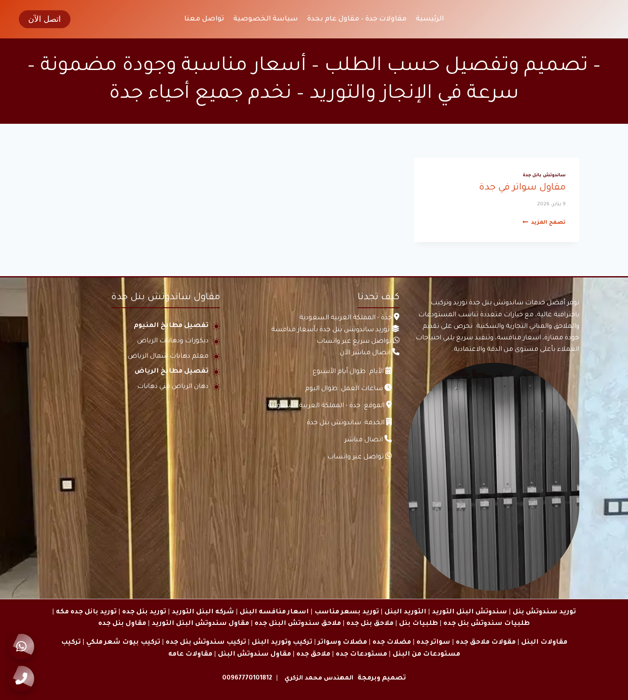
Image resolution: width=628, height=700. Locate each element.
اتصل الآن (44, 19)
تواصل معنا (204, 19)
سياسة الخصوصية (265, 19)
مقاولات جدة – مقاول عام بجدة (357, 19)
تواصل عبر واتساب (355, 457)
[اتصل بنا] (21, 678)
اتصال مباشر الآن (365, 353)
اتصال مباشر (363, 440)
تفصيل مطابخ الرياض (171, 371)
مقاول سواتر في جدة (522, 188)
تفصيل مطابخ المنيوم (171, 326)
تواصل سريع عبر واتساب (354, 341)
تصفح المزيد (544, 223)
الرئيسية (430, 19)
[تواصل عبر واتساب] (21, 646)
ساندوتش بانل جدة (544, 175)
